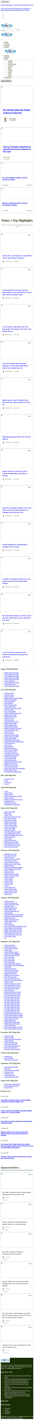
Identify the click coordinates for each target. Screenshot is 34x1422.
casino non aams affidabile (11, 953)
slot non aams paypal (10, 968)
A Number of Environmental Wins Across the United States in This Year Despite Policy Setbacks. (16, 581)
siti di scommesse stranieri (11, 1070)
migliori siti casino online (11, 874)
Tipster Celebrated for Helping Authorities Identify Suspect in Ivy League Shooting (16, 1111)
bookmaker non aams (10, 716)
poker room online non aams (12, 817)
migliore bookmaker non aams (13, 713)
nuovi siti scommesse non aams (13, 1027)
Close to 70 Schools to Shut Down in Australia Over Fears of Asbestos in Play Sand (17, 149)
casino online (8, 838)
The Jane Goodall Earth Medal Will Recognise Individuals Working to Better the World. (17, 1379)
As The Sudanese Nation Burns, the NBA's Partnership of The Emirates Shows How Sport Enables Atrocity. (16, 329)
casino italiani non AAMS (11, 755)
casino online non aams (11, 847)
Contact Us (7, 77)
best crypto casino (9, 957)
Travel (10, 76)
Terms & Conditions (17, 1418)
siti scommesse (8, 703)
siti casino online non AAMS (12, 832)
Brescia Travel (12, 1416)
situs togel (7, 1068)
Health (10, 62)
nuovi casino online (10, 684)
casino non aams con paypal (12, 983)
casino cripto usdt (9, 924)
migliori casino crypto (10, 892)
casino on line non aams (11, 1018)
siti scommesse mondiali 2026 (12, 771)
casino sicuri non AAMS (11, 735)
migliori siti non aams (10, 973)
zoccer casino (8, 793)
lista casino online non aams (12, 845)
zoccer (6, 780)
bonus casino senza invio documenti (14, 768)
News (9, 67)
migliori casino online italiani (12, 864)
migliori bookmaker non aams (12, 728)
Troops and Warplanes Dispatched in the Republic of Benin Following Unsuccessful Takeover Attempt (16, 9)
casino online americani (11, 1042)
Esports (6, 47)
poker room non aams (10, 705)
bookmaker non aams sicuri (12, 804)
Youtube (6, 1413)
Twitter (6, 1410)
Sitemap (8, 1418)
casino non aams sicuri (10, 827)
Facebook (7, 1408)
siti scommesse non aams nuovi (13, 928)
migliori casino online (10, 700)
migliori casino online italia (12, 1022)
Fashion (6, 55)
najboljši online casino (10, 908)
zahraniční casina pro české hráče (13, 914)
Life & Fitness (12, 64)
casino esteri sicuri (9, 743)
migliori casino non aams (11, 842)
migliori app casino (9, 918)
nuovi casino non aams (10, 766)
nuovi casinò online (10, 706)
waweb (6, 885)
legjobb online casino (10, 921)
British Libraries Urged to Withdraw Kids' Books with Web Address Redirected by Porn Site (16, 402)
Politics (10, 71)
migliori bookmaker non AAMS (13, 835)
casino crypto (8, 815)
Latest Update (5, 1)
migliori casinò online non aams (13, 799)
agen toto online (9, 1058)
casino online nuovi (10, 1020)
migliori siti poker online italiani (13, 698)
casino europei (8, 1087)
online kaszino (8, 913)
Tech (9, 74)
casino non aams (9, 693)
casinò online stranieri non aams (13, 1013)
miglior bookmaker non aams (12, 933)
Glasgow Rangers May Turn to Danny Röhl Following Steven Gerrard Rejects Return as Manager (14, 1133)
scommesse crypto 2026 (11, 753)
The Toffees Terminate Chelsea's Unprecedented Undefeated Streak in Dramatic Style (15, 1100)
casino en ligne (8, 879)
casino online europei (10, 889)
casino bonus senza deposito (12, 963)
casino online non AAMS (11, 674)
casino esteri (7, 782)
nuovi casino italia (9, 701)
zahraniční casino (9, 906)
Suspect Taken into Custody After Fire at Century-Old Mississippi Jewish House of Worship (14, 473)
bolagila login (8, 1056)
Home (6, 42)
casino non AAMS (9, 811)
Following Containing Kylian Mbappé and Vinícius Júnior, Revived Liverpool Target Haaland (16, 1384)
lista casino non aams (10, 751)
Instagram (7, 1411)
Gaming (10, 61)
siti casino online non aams (12, 978)
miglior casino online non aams (13, 796)
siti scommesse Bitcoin (10, 972)
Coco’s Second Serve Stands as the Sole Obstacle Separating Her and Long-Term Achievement (14, 655)
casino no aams (8, 982)
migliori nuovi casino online (12, 993)
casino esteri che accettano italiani (14, 741)
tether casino (8, 813)
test (5, 938)
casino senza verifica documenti (13, 980)
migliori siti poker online (11, 672)
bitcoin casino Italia (9, 909)
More (5, 59)
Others (10, 69)
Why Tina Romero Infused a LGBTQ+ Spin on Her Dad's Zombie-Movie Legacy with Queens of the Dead (16, 618)
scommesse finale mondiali (12, 740)
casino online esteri (9, 887)
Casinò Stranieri (9, 1041)
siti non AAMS (8, 794)
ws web (6, 784)
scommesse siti (8, 1073)
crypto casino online (10, 758)
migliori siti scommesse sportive (13, 867)
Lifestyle (10, 66)
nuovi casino (8, 745)
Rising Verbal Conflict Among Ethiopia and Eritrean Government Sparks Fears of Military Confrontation (17, 1395)
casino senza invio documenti (12, 1039)
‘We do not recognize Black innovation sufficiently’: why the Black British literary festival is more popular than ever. (15, 366)
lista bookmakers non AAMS (12, 869)
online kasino (8, 894)
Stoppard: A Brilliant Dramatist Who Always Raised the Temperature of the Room (17, 1391)
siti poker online (9, 746)
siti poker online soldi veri (11, 911)
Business (6, 45)
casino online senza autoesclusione (14, 965)
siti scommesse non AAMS (12, 833)
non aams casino (9, 990)
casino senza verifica (10, 936)
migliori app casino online (11, 975)
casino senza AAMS (10, 738)
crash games (7, 967)
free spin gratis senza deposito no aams (15, 926)
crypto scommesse (9, 681)
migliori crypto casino (10, 763)
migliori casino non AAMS (12, 859)
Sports (10, 72)
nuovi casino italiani (10, 711)
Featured (6, 57)
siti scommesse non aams (11, 676)
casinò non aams (9, 798)
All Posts (7, 44)
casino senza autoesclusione (12, 1084)
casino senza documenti (11, 726)
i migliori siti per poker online (12, 708)
